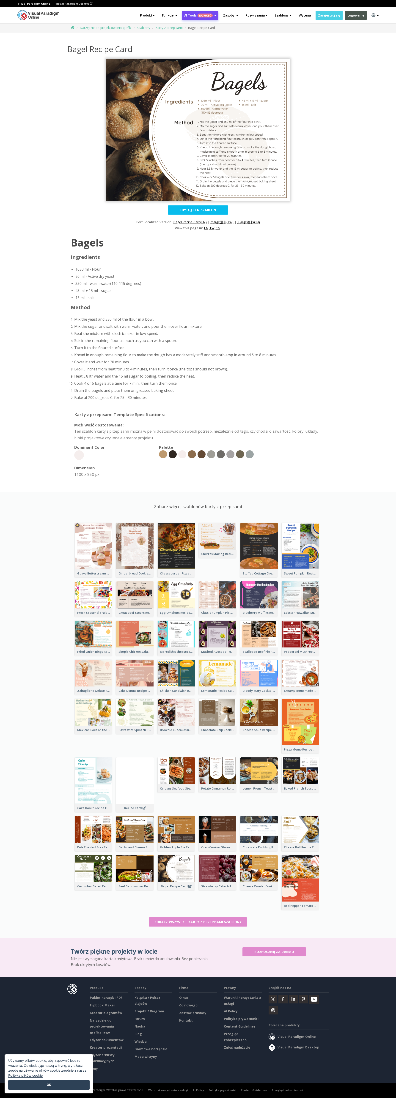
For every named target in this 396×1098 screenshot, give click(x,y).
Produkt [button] (146, 15)
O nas (184, 997)
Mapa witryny (146, 1056)
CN (218, 228)
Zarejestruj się (329, 15)
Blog (138, 1034)
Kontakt (186, 1020)
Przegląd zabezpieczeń (287, 1090)
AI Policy (231, 1011)
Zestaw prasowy (192, 1013)
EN (206, 228)
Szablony (143, 27)
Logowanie (355, 15)
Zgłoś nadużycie (237, 1047)
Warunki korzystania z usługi (168, 1090)
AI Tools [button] (197, 15)
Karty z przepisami (169, 27)
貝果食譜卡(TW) (222, 222)
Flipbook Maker (102, 1005)
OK (49, 1085)
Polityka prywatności (241, 1019)
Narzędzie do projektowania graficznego (102, 1026)
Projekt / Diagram (149, 1011)
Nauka (140, 1026)
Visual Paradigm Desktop (72, 3)
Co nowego (188, 1005)
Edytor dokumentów (107, 1040)
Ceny (94, 1068)
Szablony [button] (282, 15)
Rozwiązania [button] (255, 15)
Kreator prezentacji (106, 1047)
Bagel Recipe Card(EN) (190, 222)
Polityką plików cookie (25, 1075)
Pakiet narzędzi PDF (106, 997)
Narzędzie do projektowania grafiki (106, 27)
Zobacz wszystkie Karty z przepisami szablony (198, 922)
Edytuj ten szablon (198, 210)
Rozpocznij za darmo (274, 952)
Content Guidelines (240, 1026)
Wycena (305, 15)
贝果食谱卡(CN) (248, 222)
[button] (170, 15)
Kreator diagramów (106, 1013)
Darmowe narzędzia (151, 1049)
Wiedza (141, 1041)
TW (211, 228)
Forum (140, 1019)
